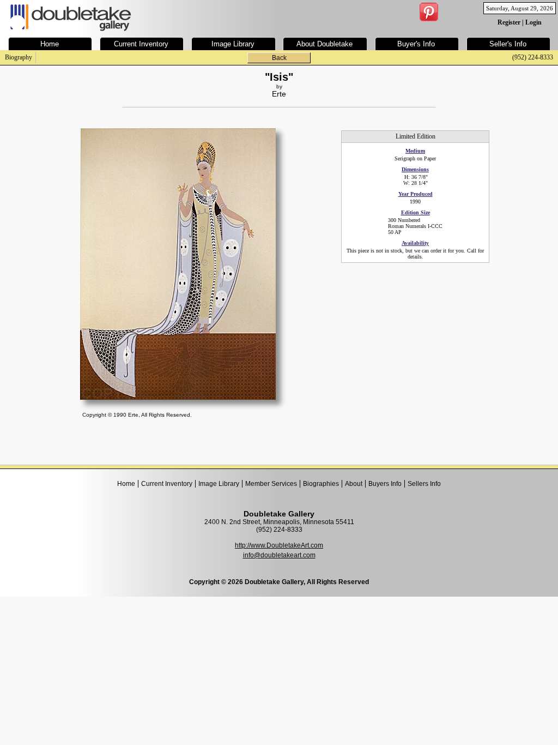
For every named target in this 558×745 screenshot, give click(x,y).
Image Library (218, 484)
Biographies (321, 484)
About (353, 484)
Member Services (271, 484)
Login (533, 22)
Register (509, 22)
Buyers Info (385, 484)
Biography (18, 57)
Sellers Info (424, 484)
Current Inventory (166, 484)
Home (126, 484)
